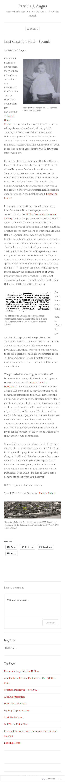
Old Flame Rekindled (16, 724)
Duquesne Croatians (15, 703)
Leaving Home (12, 742)
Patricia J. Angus (32, 6)
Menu (34, 28)
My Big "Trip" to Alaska (16, 710)
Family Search (47, 493)
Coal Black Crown (13, 717)
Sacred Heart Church (9, 120)
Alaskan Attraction (14, 696)
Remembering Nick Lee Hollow (21, 671)
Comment (50, 622)
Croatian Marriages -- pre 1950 (20, 689)
